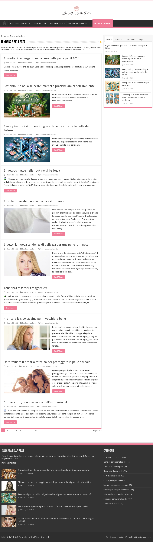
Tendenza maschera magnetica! (25, 288)
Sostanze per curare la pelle (115, 499)
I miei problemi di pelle (113, 466)
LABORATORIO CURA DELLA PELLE (49, 23)
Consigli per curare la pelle (115, 462)
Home (5, 36)
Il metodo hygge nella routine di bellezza (32, 170)
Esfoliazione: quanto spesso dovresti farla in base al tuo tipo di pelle (53, 506)
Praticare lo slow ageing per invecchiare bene (35, 318)
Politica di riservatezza (142, 537)
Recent (109, 39)
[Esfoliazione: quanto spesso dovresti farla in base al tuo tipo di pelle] (8, 510)
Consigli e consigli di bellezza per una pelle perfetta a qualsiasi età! (5, 23)
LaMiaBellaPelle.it (8, 537)
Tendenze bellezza (102, 23)
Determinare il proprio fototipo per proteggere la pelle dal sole (47, 362)
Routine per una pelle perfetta (116, 490)
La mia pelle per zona (113, 480)
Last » (36, 431)
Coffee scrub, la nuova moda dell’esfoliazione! (35, 402)
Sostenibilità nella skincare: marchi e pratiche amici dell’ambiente (49, 86)
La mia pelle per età (112, 476)
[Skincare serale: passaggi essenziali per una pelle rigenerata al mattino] (8, 486)
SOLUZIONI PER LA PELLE (78, 23)
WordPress (126, 537)
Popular (118, 39)
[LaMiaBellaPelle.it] (76, 9)
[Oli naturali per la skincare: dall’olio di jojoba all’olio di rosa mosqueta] (8, 474)
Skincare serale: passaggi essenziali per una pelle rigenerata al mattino (54, 482)
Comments (130, 39)
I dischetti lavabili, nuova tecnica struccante (34, 201)
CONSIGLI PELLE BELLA (20, 23)
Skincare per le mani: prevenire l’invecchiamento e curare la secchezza (135, 97)
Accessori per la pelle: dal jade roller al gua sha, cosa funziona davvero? (54, 494)
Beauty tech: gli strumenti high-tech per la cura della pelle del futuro (135, 72)
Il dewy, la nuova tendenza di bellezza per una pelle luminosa (46, 244)
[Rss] (107, 537)
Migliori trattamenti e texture (116, 485)
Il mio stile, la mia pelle (113, 471)
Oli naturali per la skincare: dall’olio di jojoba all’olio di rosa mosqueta (53, 470)
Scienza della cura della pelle (116, 494)
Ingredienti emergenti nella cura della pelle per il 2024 (41, 58)
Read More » (10, 75)
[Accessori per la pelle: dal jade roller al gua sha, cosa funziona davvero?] (8, 498)
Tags (141, 39)
